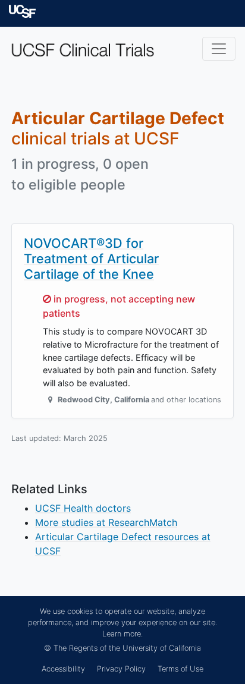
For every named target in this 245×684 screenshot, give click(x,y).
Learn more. (122, 633)
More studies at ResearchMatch (106, 522)
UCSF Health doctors (83, 508)
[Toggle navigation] (218, 49)
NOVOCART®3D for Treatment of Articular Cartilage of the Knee (91, 258)
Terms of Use (180, 668)
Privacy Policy (121, 668)
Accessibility (63, 668)
